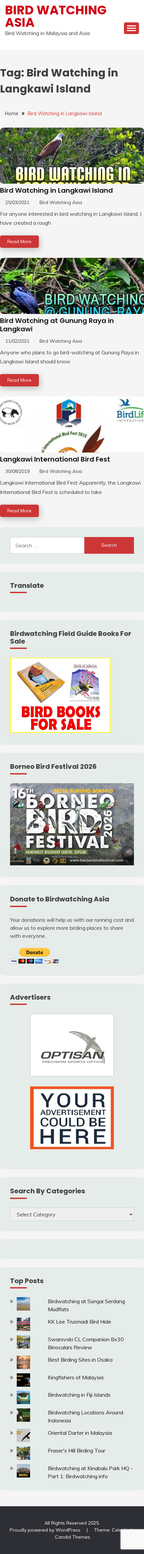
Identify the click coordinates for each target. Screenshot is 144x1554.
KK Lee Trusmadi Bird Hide (79, 1321)
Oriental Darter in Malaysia (80, 1432)
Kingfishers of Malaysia (75, 1377)
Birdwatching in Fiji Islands (79, 1394)
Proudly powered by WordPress (46, 1530)
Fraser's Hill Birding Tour (76, 1450)
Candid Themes (72, 1537)
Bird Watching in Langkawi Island (56, 190)
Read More (19, 241)
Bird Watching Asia (55, 16)
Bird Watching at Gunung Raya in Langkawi (57, 325)
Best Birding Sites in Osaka (80, 1359)
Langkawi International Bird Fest (55, 459)
